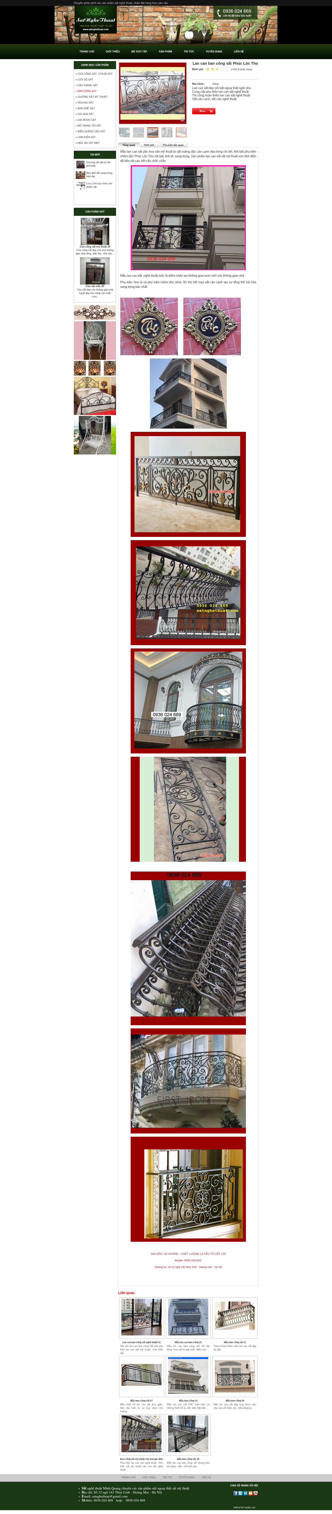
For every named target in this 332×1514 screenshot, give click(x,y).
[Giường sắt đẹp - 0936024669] (95, 274)
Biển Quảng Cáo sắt (91, 131)
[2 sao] (210, 69)
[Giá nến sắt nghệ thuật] (95, 378)
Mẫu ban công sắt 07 (141, 1400)
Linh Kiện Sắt (87, 137)
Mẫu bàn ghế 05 (94, 246)
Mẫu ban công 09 (235, 1400)
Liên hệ (206, 1477)
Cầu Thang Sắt (88, 85)
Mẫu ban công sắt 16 (188, 1459)
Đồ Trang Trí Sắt (89, 125)
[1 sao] (207, 69)
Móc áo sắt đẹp (89, 143)
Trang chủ (128, 1477)
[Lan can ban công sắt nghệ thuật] (141, 1317)
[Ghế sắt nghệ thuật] (95, 362)
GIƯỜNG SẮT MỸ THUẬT (93, 96)
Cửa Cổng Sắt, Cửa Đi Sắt (95, 73)
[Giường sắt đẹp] (95, 417)
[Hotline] (235, 13)
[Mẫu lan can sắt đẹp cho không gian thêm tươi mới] (235, 1375)
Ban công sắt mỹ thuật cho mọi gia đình (141, 1459)
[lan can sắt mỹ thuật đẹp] (188, 1433)
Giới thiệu (149, 1477)
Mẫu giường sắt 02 (95, 289)
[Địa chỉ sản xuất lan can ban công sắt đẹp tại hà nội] (235, 1317)
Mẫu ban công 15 (188, 1400)
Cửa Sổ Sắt (85, 79)
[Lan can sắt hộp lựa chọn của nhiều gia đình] (141, 1375)
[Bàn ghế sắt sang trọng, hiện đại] (80, 175)
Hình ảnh (149, 145)
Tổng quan (128, 145)
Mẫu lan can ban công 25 (188, 1342)
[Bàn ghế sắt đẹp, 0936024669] (95, 231)
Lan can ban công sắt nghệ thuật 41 (141, 1342)
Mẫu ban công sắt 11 (235, 1342)
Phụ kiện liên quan (173, 145)
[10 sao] (205, 69)
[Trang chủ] (96, 20)
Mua (202, 111)
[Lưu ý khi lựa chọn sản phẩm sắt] (80, 186)
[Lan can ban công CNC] (188, 1375)
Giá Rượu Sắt (87, 119)
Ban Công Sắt (87, 91)
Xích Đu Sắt (86, 102)
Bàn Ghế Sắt (86, 108)
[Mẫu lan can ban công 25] (188, 1317)
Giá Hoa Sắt (86, 114)
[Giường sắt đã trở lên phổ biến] (80, 164)
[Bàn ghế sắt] (166, 43)
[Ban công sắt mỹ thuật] (141, 1433)
